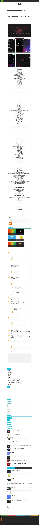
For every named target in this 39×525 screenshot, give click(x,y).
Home (19, 366)
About (7, 506)
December (9, 371)
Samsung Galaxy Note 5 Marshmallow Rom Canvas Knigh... (14, 382)
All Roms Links (12, 452)
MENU (7, 513)
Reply (11, 294)
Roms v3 (8, 411)
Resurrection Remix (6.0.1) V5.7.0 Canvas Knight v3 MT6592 (17, 448)
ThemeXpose (5, 523)
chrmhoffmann (19, 200)
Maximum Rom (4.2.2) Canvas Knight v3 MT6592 (13, 380)
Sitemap (8, 507)
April (8, 377)
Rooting (8, 413)
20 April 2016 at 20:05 (16, 301)
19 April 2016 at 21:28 (16, 297)
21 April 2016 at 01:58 (19, 308)
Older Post (30, 366)
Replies (12, 257)
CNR (19, 4)
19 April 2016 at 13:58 (16, 265)
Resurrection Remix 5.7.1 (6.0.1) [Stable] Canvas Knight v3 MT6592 (18, 463)
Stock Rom (11, 437)
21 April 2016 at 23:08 (16, 335)
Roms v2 (8, 409)
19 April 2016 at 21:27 (16, 277)
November (9, 372)
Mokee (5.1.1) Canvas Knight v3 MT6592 (15, 441)
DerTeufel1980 (20, 201)
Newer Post (8, 366)
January (9, 384)
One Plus (8, 405)
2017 (8, 370)
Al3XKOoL (19, 202)
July (8, 375)
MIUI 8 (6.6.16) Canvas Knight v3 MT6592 (16, 474)
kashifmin (19, 203)
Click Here (23, 211)
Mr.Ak (15, 287)
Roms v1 (8, 407)
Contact (33, 523)
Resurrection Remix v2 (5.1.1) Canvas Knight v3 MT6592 (14, 379)
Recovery (11, 459)
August (9, 374)
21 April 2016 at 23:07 (16, 330)
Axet (19, 199)
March (9, 383)
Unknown (12, 277)
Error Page (36, 523)
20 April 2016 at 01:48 (19, 287)
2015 (8, 385)
